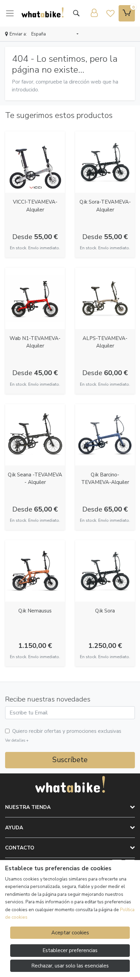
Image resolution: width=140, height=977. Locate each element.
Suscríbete (70, 760)
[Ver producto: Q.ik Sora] (105, 571)
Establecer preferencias (70, 950)
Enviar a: (18, 34)
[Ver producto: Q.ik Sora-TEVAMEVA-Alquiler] (105, 162)
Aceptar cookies (70, 932)
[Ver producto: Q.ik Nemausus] (35, 571)
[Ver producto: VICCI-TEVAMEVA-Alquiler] (35, 162)
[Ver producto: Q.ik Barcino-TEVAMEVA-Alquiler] (105, 434)
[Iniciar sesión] (94, 13)
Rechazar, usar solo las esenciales (70, 965)
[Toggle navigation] (10, 13)
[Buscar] (76, 13)
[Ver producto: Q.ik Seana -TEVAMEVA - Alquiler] (35, 434)
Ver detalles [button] (17, 740)
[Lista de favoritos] (110, 13)
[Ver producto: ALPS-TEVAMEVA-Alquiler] (105, 298)
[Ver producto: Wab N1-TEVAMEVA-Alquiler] (35, 298)
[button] (55, 34)
